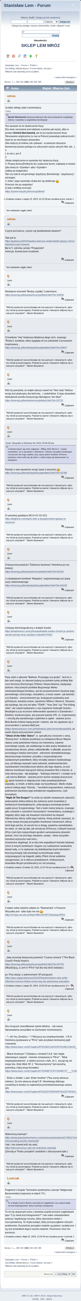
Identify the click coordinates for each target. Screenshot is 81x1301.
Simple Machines (54, 1296)
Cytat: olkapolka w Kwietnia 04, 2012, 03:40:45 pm (30, 443)
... (15, 82)
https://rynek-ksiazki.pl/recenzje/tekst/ (24, 191)
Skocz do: (48, 1274)
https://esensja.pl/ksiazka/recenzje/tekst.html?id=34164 (34, 571)
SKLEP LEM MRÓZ (40, 45)
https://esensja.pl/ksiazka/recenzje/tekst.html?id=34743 (34, 964)
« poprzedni (59, 77)
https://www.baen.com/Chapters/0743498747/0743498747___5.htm (41, 1071)
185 (39, 82)
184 (35, 82)
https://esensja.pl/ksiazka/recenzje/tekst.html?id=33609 (34, 295)
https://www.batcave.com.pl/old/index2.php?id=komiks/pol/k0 (38, 729)
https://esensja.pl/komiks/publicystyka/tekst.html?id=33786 (36, 473)
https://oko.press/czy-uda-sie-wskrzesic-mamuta (30, 1148)
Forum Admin (36, 68)
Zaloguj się (41, 17)
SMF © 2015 (40, 1296)
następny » (71, 77)
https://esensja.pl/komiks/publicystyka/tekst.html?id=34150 (36, 585)
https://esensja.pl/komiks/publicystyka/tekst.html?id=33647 (36, 347)
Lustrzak (13, 1178)
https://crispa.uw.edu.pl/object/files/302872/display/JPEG (35, 914)
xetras (11, 96)
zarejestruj (55, 17)
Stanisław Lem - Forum (27, 5)
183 (31, 82)
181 (22, 82)
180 (17, 82)
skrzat (47, 68)
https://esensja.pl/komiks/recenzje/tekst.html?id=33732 (34, 400)
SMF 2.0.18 (27, 1296)
